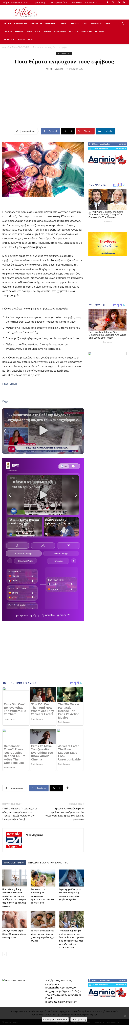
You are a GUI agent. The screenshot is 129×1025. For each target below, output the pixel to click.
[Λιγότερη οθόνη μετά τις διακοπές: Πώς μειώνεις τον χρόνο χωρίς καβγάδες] (71, 878)
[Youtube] (118, 2)
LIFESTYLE (74, 23)
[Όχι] (124, 1016)
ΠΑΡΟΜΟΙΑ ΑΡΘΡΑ (14, 862)
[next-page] (10, 954)
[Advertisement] (87, 12)
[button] (123, 23)
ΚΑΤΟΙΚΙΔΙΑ (9, 39)
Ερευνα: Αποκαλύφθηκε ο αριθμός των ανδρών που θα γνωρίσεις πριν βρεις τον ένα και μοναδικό (65, 814)
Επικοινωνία (76, 2)
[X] (113, 2)
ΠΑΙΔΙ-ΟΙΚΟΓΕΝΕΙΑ (20, 47)
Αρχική (5, 47)
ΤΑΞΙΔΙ (108, 23)
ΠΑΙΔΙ (29, 31)
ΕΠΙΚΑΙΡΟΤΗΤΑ (20, 23)
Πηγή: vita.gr (9, 383)
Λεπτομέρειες (79, 1019)
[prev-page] (4, 954)
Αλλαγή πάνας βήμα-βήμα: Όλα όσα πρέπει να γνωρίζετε (14, 934)
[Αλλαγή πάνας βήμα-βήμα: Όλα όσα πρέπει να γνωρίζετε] (14, 919)
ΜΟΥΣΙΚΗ (73, 31)
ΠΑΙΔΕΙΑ (47, 31)
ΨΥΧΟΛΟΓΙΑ (86, 31)
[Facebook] (107, 2)
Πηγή (5, 401)
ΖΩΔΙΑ (37, 31)
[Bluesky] (124, 2)
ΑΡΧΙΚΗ (7, 23)
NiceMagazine (56, 68)
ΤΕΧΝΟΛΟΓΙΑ (96, 23)
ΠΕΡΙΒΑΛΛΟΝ (60, 31)
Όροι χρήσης (40, 2)
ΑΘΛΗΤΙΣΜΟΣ (51, 23)
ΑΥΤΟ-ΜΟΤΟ (36, 23)
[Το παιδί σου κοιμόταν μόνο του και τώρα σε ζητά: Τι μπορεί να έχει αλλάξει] (43, 919)
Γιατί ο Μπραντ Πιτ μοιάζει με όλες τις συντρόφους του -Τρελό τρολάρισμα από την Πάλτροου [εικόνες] (19, 814)
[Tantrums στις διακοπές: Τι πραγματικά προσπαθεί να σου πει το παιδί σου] (43, 878)
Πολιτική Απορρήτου (58, 2)
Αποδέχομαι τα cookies (55, 1019)
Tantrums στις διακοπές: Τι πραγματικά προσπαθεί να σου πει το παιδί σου (42, 896)
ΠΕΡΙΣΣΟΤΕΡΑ (23, 39)
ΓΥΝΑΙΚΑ (8, 31)
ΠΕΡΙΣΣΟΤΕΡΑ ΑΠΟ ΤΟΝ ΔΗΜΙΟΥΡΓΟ (48, 862)
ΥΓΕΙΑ (84, 23)
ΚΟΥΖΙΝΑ (19, 31)
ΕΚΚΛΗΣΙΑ (99, 31)
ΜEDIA (63, 23)
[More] (67, 788)
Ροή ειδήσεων (91, 2)
